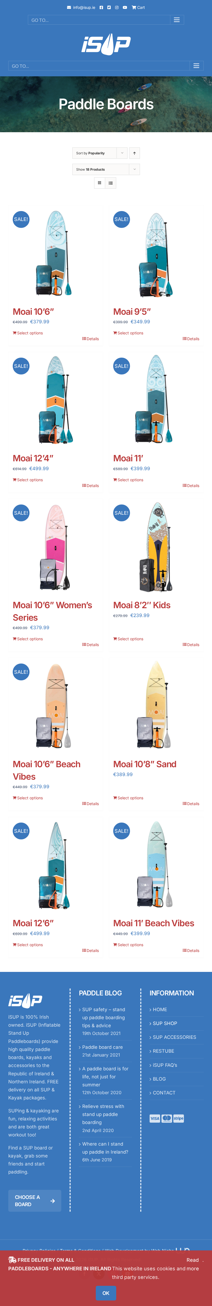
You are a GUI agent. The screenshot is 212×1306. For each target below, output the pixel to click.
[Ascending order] (134, 153)
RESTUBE (163, 1051)
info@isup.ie (84, 7)
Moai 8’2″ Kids (141, 605)
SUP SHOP (165, 1023)
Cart (140, 7)
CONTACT (164, 1093)
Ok (106, 1293)
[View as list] (110, 183)
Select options (30, 333)
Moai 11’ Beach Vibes (153, 923)
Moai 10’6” (33, 311)
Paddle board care (102, 1047)
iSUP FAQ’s (165, 1065)
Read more (193, 1264)
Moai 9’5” (132, 311)
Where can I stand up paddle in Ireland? (105, 1148)
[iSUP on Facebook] (101, 7)
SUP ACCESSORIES (174, 1037)
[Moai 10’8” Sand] (156, 705)
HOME (160, 1009)
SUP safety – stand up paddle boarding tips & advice (103, 1017)
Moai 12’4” (33, 458)
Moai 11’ (128, 458)
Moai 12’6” (33, 923)
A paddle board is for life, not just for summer (105, 1077)
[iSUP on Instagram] (116, 7)
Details (93, 338)
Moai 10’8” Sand (144, 764)
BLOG (159, 1079)
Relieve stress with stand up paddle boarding (103, 1114)
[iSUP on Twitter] (109, 7)
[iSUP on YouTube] (125, 7)
